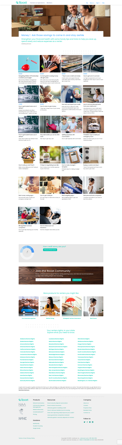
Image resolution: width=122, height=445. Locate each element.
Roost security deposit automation (57, 403)
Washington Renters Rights (86, 370)
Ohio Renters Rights (84, 339)
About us (86, 403)
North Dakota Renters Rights (57, 380)
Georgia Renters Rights (27, 362)
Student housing (38, 426)
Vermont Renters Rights (85, 365)
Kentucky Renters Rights (27, 380)
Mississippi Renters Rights (56, 354)
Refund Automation (38, 403)
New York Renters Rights (56, 375)
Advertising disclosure (24, 390)
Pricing (35, 414)
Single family (36, 428)
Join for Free (77, 280)
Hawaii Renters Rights (26, 365)
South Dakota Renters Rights (86, 354)
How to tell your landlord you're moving (58, 410)
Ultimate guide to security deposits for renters (60, 417)
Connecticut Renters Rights (28, 354)
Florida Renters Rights (26, 360)
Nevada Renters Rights (56, 365)
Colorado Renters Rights (27, 352)
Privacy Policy (31, 438)
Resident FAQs (87, 410)
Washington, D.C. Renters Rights (87, 380)
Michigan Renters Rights (56, 349)
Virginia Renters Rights (85, 367)
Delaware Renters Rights (27, 357)
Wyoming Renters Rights (85, 378)
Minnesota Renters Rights (56, 352)
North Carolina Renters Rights (58, 378)
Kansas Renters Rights (27, 378)
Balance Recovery (38, 409)
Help (103, 3)
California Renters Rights (27, 349)
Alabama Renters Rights (27, 339)
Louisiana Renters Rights (56, 339)
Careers (85, 405)
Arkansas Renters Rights (27, 346)
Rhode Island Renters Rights (86, 349)
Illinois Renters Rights (26, 370)
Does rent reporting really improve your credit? (60, 412)
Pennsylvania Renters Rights (86, 346)
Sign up (92, 3)
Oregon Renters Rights (84, 344)
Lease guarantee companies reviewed (58, 415)
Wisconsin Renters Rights (85, 375)
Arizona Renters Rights (27, 344)
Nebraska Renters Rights (56, 362)
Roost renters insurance (54, 405)
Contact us (86, 412)
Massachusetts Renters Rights (58, 346)
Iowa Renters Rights (26, 375)
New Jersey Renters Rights (57, 370)
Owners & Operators (37, 3)
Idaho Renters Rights (26, 367)
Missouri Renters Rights (56, 357)
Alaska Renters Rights (26, 341)
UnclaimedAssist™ (38, 412)
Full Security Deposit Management (39, 406)
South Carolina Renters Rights (87, 352)
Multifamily (36, 423)
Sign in (97, 3)
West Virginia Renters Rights (86, 373)
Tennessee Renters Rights (85, 357)
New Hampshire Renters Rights (58, 367)
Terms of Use (22, 438)
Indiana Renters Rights (27, 373)
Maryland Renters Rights (56, 344)
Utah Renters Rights (84, 362)
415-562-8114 (93, 438)
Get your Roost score (50, 249)
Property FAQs (87, 408)
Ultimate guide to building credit (56, 408)
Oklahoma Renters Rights (85, 341)
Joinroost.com (84, 438)
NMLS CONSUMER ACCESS (87, 440)
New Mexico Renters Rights (57, 373)
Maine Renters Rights (55, 341)
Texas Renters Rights (84, 360)
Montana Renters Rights (56, 360)
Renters (49, 3)
